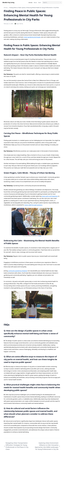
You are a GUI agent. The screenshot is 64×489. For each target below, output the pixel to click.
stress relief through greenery (33, 205)
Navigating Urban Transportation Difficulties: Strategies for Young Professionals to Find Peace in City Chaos (17, 446)
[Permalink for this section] (56, 48)
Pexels (39, 118)
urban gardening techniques (32, 37)
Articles (6, 7)
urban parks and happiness (50, 196)
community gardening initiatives (17, 271)
